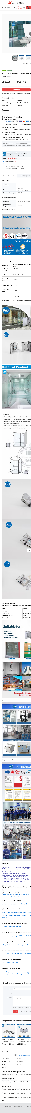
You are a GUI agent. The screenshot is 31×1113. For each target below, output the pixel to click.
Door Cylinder (5, 1061)
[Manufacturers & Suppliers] (15, 2)
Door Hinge (20, 1058)
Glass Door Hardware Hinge (10, 1097)
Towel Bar (5, 1082)
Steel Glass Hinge (21, 1093)
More (3, 1100)
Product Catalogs (25, 1055)
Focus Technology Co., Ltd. (21, 1106)
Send (16, 1011)
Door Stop (19, 1064)
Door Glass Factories (25, 1089)
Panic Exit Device (6, 1058)
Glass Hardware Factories (9, 1089)
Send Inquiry (16, 89)
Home (3, 12)
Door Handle (20, 1061)
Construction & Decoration (12, 12)
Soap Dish (14, 1082)
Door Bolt (4, 1064)
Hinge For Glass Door (8, 1093)
